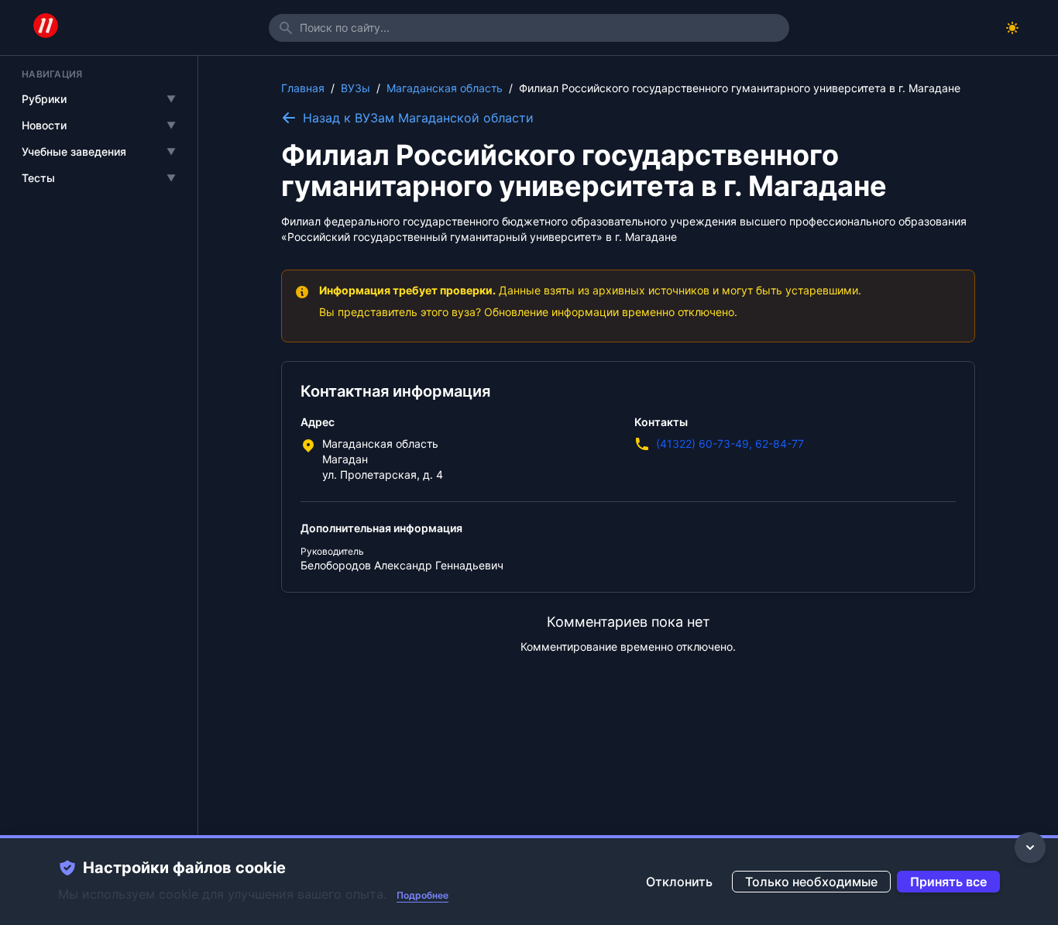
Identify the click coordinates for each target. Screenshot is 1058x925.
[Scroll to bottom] (1030, 847)
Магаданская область (444, 88)
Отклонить (679, 881)
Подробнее (422, 895)
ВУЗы (355, 88)
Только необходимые (811, 881)
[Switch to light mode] (1012, 27)
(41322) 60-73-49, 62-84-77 (730, 443)
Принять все (948, 881)
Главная (303, 88)
